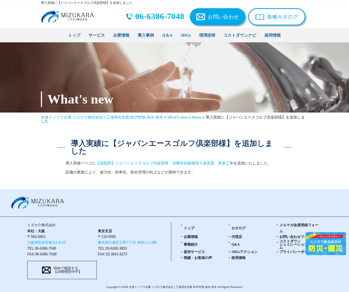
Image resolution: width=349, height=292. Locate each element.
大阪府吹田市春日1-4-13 (46, 242)
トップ (74, 35)
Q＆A (167, 35)
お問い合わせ (223, 17)
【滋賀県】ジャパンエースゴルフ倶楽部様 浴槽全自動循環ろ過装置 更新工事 (164, 163)
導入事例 (146, 35)
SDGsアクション (244, 252)
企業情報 (121, 35)
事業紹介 (191, 244)
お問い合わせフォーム (297, 237)
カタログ (238, 228)
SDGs (186, 35)
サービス (97, 35)
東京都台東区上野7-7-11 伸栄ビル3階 (127, 242)
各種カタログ (282, 17)
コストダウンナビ (240, 35)
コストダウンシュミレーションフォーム (298, 244)
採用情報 (272, 35)
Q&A (235, 244)
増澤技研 (207, 35)
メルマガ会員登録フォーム (298, 228)
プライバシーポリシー (297, 252)
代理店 (236, 237)
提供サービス (194, 252)
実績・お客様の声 (198, 258)
